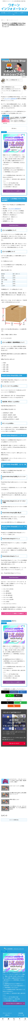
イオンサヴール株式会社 (10, 98)
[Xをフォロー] (7, 702)
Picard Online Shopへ (14, 225)
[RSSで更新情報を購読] (14, 706)
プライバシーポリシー (7, 1013)
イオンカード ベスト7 (14, 743)
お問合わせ (7, 1015)
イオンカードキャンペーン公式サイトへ (14, 191)
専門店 (15, 620)
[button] (18, 695)
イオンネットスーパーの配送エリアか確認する (14, 613)
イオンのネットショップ (7, 620)
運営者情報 (20, 1013)
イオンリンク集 (21, 1015)
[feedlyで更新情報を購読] (20, 702)
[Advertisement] (14, 43)
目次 (13, 128)
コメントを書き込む (14, 819)
